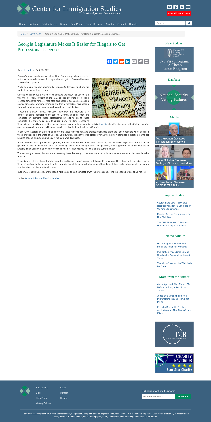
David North (35, 33)
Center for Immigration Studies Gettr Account (182, 7)
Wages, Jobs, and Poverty (37, 177)
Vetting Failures (43, 403)
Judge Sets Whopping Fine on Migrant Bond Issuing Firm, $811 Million (173, 298)
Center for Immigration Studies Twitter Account (169, 7)
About (109, 24)
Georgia (55, 177)
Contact (121, 24)
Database (174, 79)
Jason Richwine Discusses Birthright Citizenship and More (174, 161)
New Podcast (174, 43)
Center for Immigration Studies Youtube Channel (188, 7)
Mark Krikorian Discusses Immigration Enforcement (170, 140)
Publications (48, 24)
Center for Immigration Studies (76, 8)
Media (174, 117)
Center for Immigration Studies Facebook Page (175, 7)
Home (22, 24)
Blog (62, 24)
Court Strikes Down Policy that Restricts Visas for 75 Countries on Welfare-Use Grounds (174, 205)
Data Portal (76, 24)
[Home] (23, 7)
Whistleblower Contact (179, 13)
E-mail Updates (94, 24)
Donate (133, 24)
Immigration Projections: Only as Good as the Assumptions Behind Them (173, 255)
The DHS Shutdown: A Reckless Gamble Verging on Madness (173, 224)
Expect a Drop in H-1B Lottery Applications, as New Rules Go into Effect (174, 310)
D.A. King (103, 123)
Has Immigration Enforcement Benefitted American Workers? (172, 245)
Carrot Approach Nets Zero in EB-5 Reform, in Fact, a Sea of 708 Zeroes (174, 287)
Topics (33, 24)
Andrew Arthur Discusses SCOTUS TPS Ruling (170, 183)
